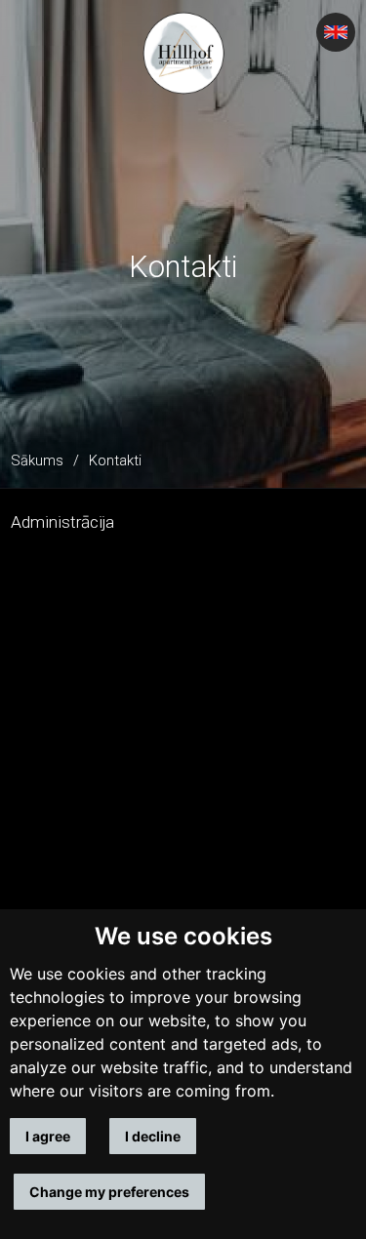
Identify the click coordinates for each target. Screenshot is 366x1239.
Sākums (37, 461)
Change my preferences (109, 1191)
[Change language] (335, 32)
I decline (153, 1136)
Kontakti (115, 461)
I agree (47, 1136)
